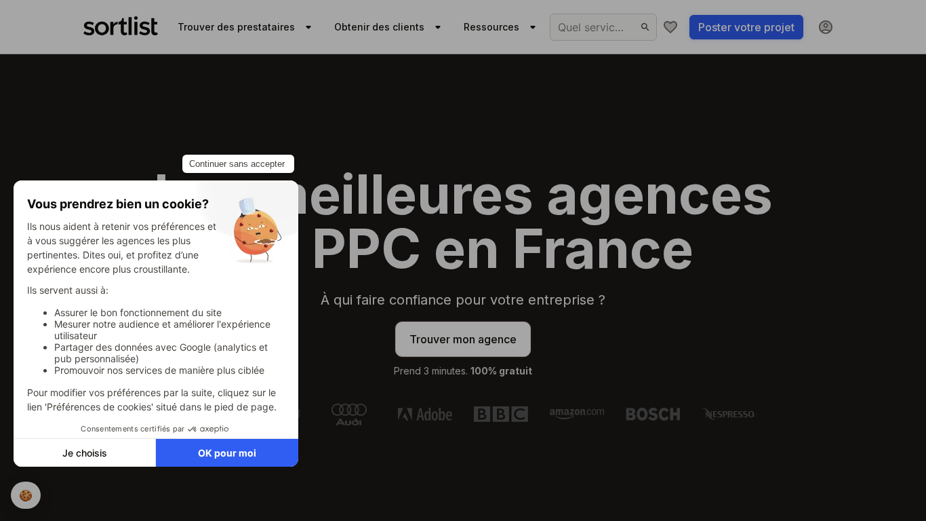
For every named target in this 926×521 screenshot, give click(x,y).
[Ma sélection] (670, 27)
